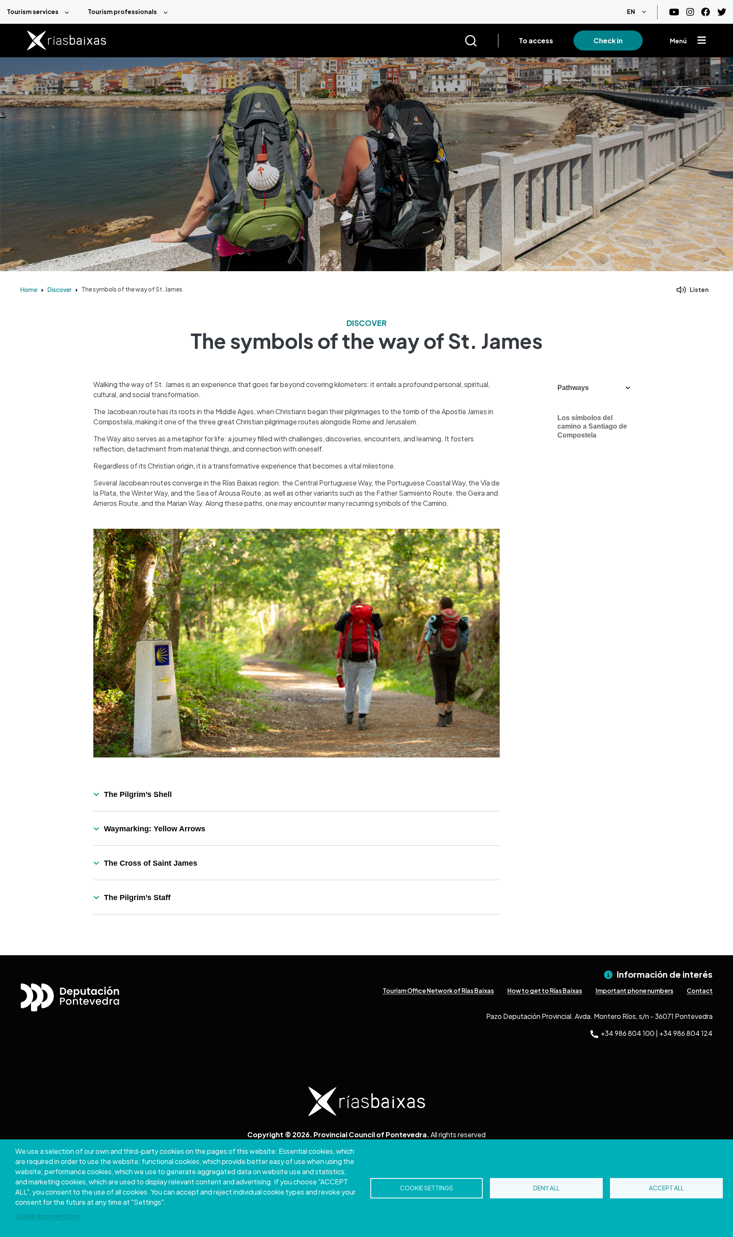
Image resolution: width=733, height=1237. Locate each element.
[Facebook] (705, 12)
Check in (608, 40)
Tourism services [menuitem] (33, 11)
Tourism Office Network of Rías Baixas (438, 990)
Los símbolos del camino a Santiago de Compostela (592, 426)
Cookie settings (426, 1188)
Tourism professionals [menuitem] (122, 11)
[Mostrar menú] (701, 40)
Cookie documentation (47, 1216)
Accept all (666, 1188)
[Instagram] (690, 12)
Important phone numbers (634, 990)
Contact (700, 990)
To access (536, 40)
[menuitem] (40, 12)
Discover (60, 289)
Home (28, 289)
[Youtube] (674, 12)
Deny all (546, 1188)
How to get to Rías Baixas (544, 990)
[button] (593, 388)
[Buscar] (481, 41)
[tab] (296, 794)
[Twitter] (721, 12)
